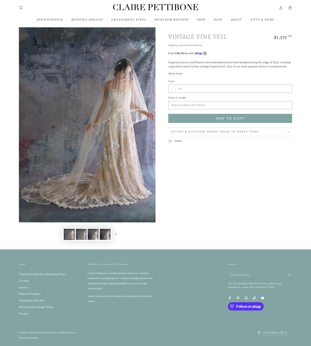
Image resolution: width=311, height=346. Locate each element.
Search (23, 287)
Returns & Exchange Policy (36, 307)
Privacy (23, 314)
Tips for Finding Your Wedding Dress (42, 274)
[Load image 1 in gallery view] (69, 234)
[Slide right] (116, 234)
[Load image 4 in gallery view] (105, 234)
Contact (24, 281)
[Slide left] (59, 234)
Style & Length (177, 97)
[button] (21, 8)
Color (171, 81)
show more (175, 73)
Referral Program (30, 294)
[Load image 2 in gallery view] (81, 234)
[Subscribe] (290, 275)
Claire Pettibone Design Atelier (42, 332)
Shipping (173, 45)
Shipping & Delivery (31, 300)
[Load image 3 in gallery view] (93, 234)
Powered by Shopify (28, 337)
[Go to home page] (155, 8)
